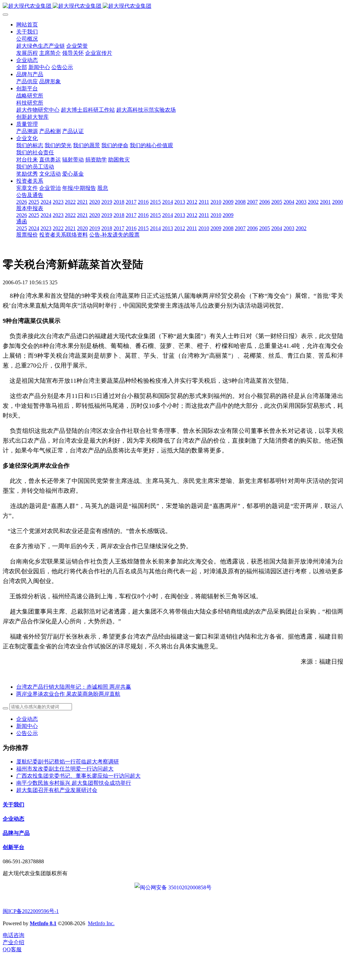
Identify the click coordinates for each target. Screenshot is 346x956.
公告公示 (27, 733)
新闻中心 (27, 726)
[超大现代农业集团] (173, 6)
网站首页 (27, 24)
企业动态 (27, 719)
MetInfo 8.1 (43, 923)
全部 (21, 67)
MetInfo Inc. (101, 923)
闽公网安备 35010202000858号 (176, 887)
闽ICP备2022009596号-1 (31, 911)
